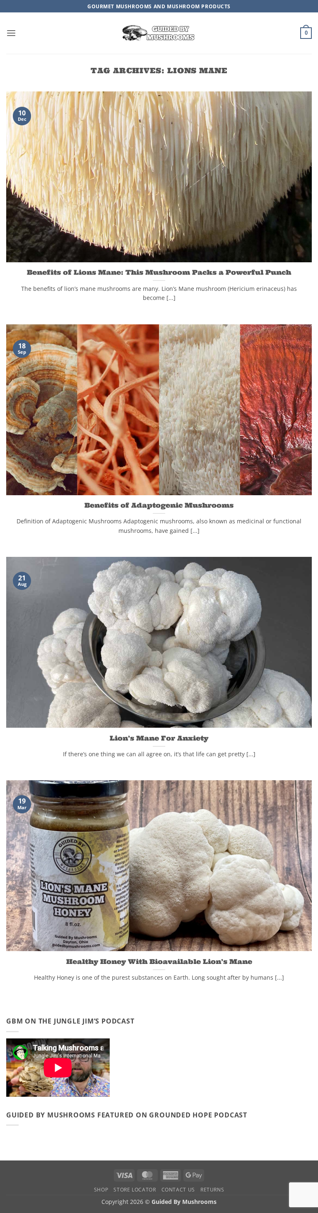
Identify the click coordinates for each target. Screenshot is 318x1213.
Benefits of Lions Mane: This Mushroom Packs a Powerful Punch (159, 272)
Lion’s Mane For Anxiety (159, 738)
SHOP (101, 1189)
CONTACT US (178, 1189)
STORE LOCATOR (134, 1189)
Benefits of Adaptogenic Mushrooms (159, 505)
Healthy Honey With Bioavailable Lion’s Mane (159, 961)
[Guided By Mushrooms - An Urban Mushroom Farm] (159, 32)
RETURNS (212, 1189)
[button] (11, 33)
